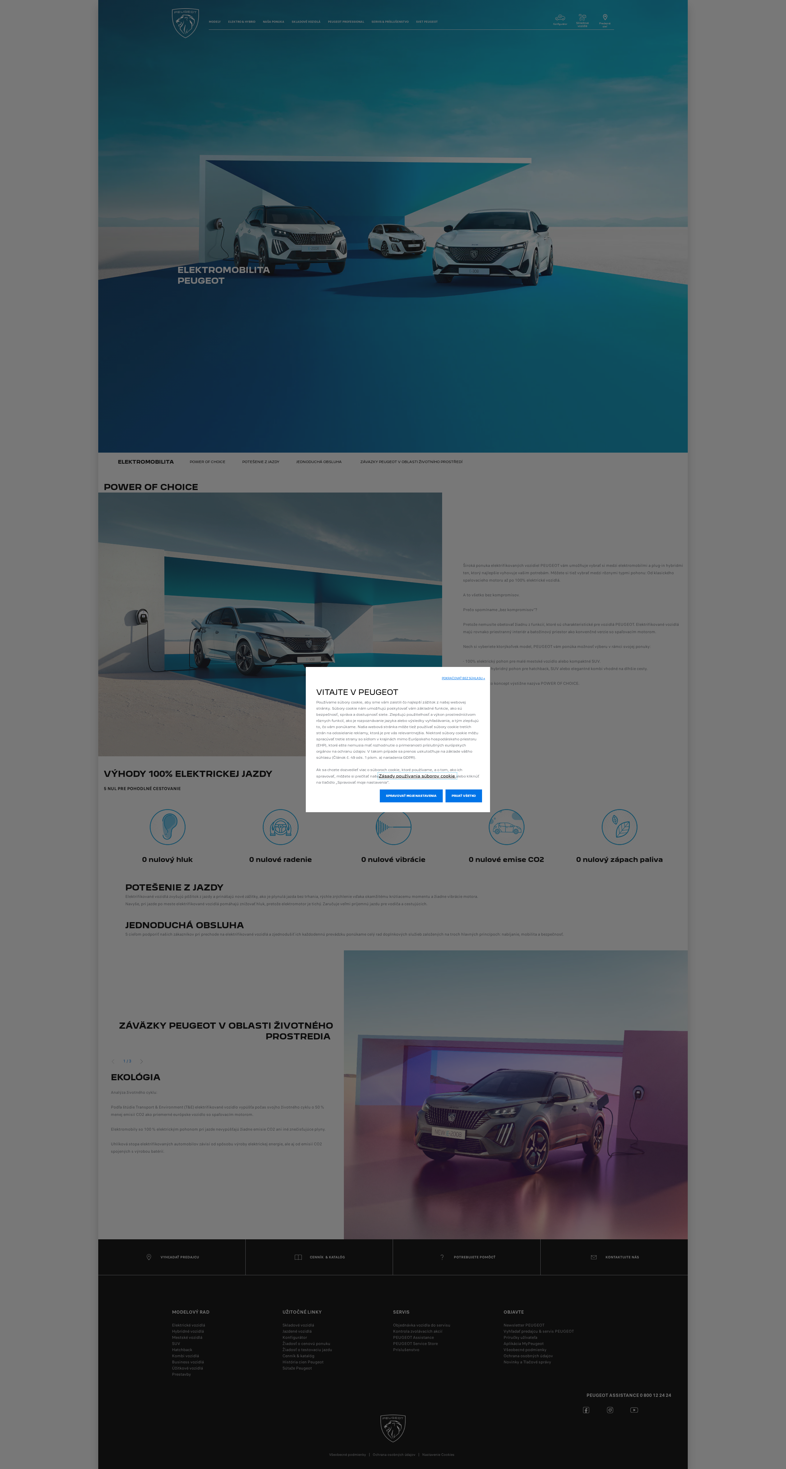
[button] (463, 678)
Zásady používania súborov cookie (417, 775)
